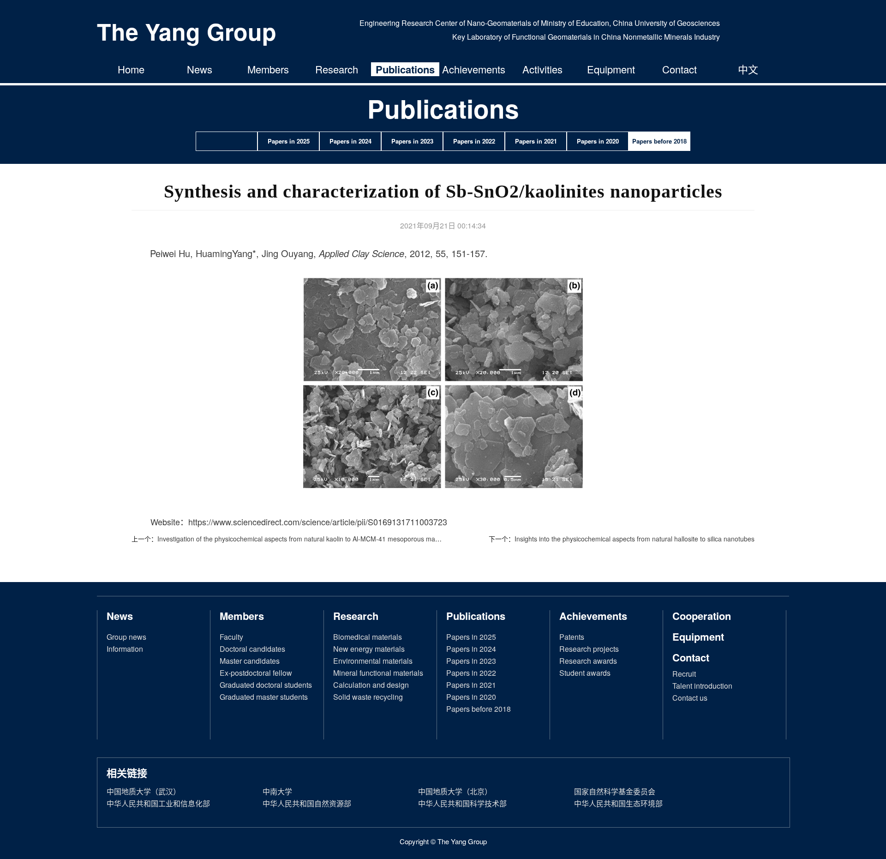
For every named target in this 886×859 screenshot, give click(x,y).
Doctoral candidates (252, 648)
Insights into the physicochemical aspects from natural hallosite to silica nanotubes (634, 538)
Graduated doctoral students (266, 684)
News (199, 69)
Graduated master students (264, 696)
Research (336, 69)
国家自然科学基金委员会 (614, 791)
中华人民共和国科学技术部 (462, 803)
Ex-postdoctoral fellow (256, 672)
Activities (542, 69)
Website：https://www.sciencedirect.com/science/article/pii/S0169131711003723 (298, 522)
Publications (405, 69)
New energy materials (369, 648)
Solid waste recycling (368, 696)
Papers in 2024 (471, 648)
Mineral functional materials (378, 672)
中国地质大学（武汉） (143, 791)
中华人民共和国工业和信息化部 (158, 803)
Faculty (231, 636)
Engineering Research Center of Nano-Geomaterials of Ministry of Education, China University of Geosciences (539, 23)
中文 (748, 69)
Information (125, 648)
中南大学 (277, 791)
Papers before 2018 (478, 708)
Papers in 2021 (471, 684)
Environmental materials (373, 660)
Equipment (611, 69)
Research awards (588, 660)
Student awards (585, 672)
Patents (571, 636)
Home (131, 69)
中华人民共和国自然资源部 (307, 803)
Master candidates (250, 660)
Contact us (689, 697)
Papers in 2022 (471, 672)
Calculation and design (371, 684)
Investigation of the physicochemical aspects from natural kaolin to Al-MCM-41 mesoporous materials (305, 538)
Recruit (684, 673)
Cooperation (701, 615)
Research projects (589, 648)
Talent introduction (702, 685)
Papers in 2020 (471, 696)
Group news (126, 636)
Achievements (473, 69)
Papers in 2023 (471, 660)
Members (268, 69)
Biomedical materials (367, 636)
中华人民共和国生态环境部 (618, 803)
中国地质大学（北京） (455, 791)
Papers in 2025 (471, 636)
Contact (679, 69)
